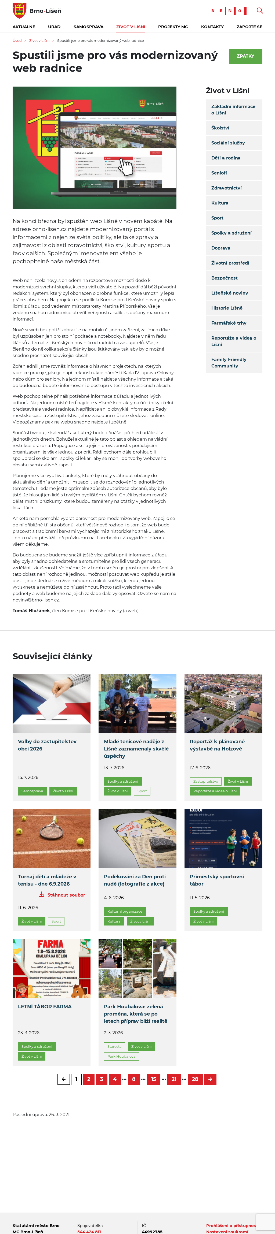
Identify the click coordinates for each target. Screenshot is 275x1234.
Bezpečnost (224, 278)
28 (195, 1079)
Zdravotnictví (226, 188)
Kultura (220, 203)
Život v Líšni (130, 26)
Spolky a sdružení (231, 233)
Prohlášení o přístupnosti (232, 1225)
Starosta (114, 1046)
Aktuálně (24, 26)
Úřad (54, 26)
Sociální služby (228, 143)
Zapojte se (249, 26)
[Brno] (230, 10)
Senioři (219, 173)
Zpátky (245, 56)
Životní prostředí (230, 263)
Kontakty (212, 26)
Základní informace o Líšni (233, 110)
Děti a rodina (226, 158)
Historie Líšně (227, 308)
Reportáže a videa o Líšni (233, 341)
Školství (220, 128)
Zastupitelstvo (205, 781)
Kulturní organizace (124, 911)
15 (153, 1079)
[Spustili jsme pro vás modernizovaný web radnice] (94, 151)
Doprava (220, 248)
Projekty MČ (173, 26)
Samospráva (88, 26)
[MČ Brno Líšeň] (37, 10)
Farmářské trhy (229, 323)
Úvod (17, 40)
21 (174, 1079)
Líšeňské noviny (229, 293)
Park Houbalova (121, 1056)
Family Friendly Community (229, 363)
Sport (217, 218)
